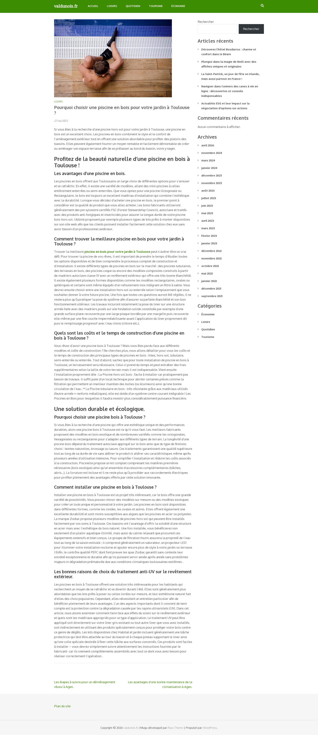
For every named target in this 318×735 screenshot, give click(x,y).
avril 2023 (207, 220)
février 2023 (209, 236)
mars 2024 (208, 160)
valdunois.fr (66, 6)
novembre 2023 (211, 183)
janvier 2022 (209, 281)
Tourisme (156, 6)
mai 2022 (207, 273)
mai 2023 (207, 213)
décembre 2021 (211, 288)
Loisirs (112, 6)
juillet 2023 (208, 198)
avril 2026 (207, 145)
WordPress (210, 727)
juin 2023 (207, 205)
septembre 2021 (211, 296)
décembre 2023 (211, 175)
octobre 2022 (210, 266)
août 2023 (207, 190)
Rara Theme (175, 727)
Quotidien (133, 6)
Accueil (93, 6)
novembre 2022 (211, 258)
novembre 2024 (211, 153)
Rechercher (206, 22)
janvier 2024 (209, 168)
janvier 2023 (209, 243)
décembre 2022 (211, 251)
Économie (178, 6)
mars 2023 (208, 228)
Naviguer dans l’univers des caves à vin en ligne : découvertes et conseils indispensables (229, 91)
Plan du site (62, 706)
